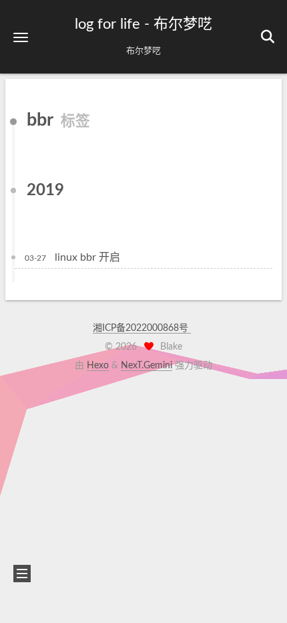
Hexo (98, 365)
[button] (21, 37)
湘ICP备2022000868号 (142, 328)
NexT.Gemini (146, 365)
